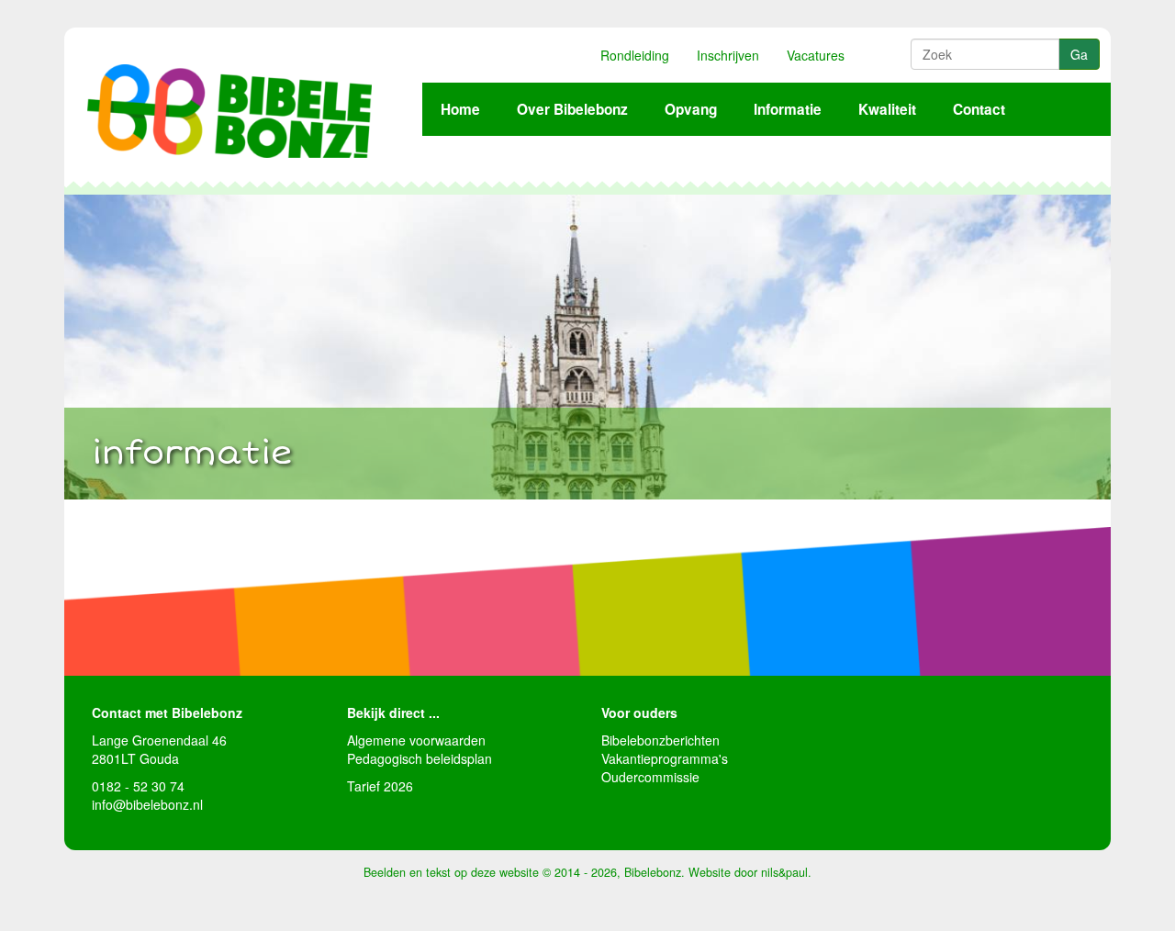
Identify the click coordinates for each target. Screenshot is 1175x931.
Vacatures (816, 55)
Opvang (691, 109)
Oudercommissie (650, 777)
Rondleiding (634, 55)
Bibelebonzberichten (660, 740)
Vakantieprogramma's (664, 758)
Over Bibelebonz (572, 109)
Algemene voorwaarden (416, 740)
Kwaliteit (887, 109)
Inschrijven (728, 55)
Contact (979, 109)
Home (460, 109)
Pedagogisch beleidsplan (419, 758)
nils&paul (784, 872)
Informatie (788, 109)
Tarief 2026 (380, 786)
